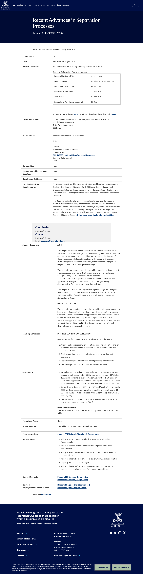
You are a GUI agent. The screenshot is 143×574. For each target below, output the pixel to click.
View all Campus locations (65, 555)
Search (134, 7)
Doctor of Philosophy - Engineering (72, 477)
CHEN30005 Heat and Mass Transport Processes (74, 155)
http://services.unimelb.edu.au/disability (95, 215)
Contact (20, 555)
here (76, 114)
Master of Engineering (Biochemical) (73, 485)
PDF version (46, 494)
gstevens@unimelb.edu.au (53, 241)
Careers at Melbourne (26, 539)
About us (20, 533)
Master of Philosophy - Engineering (72, 479)
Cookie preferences (121, 567)
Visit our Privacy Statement (81, 569)
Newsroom (21, 550)
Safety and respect (25, 544)
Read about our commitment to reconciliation (37, 523)
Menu (140, 7)
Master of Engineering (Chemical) (72, 487)
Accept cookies (102, 567)
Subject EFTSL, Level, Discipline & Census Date (78, 434)
